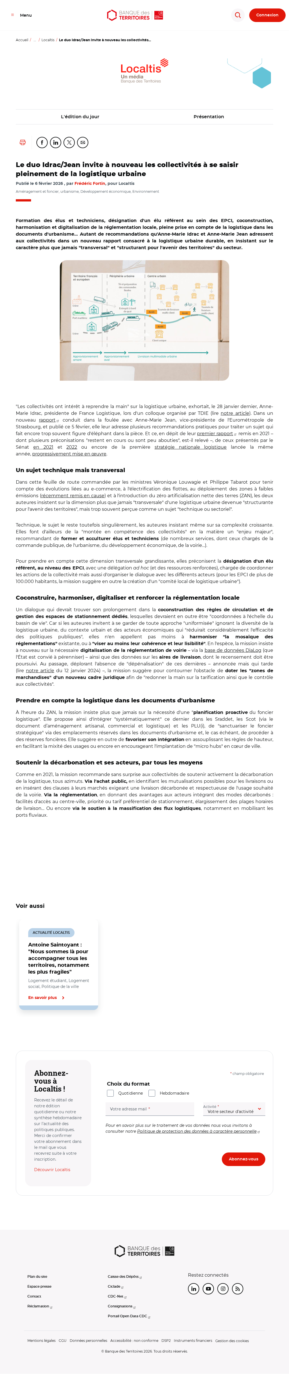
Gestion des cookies (232, 1341)
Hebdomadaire (174, 1093)
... (35, 40)
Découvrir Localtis (52, 1169)
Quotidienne (130, 1093)
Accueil (22, 40)
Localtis (47, 40)
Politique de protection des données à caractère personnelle (197, 1131)
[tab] (35, 1029)
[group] (144, 320)
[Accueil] (135, 15)
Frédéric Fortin (90, 184)
